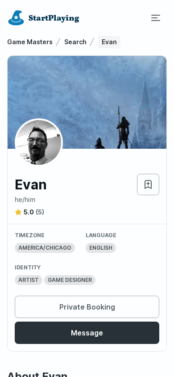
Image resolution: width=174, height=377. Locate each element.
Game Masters (30, 42)
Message (87, 332)
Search (75, 42)
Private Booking (87, 306)
